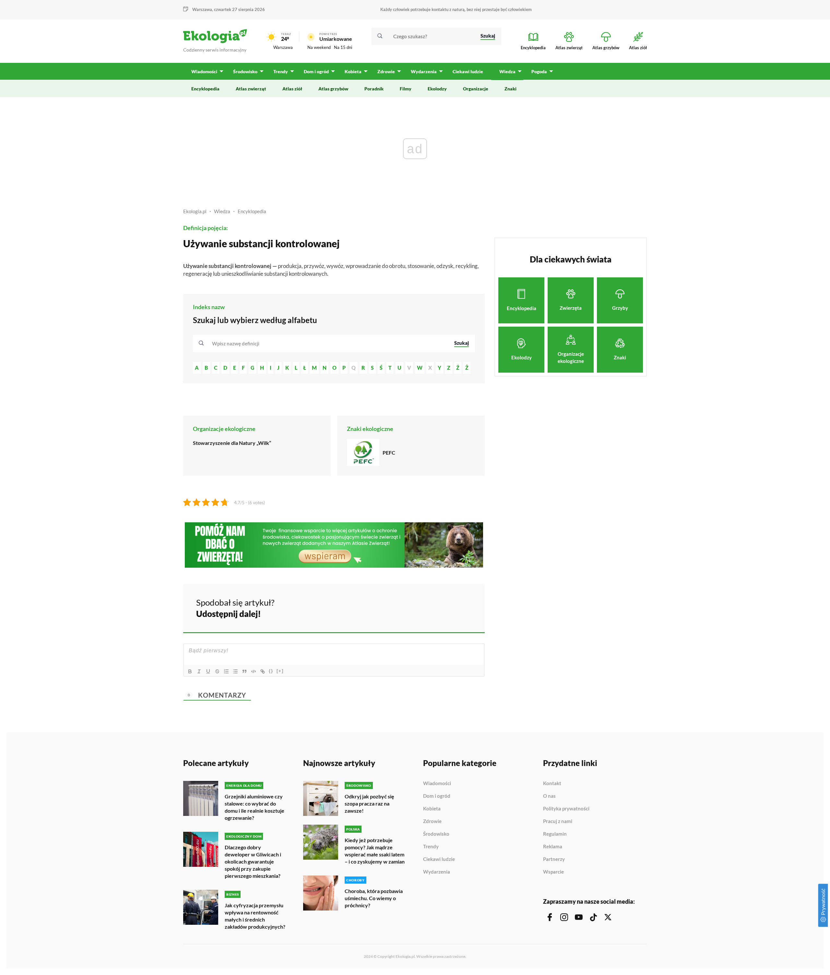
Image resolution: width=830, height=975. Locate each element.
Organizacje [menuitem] (475, 88)
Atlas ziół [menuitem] (292, 88)
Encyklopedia (252, 211)
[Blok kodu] (253, 671)
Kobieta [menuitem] (353, 71)
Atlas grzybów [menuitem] (333, 88)
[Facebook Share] (429, 607)
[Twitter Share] (446, 607)
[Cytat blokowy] (244, 671)
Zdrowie (432, 821)
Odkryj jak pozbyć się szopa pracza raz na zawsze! (369, 803)
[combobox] (328, 343)
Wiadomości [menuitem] (204, 71)
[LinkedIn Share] (464, 607)
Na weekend (319, 47)
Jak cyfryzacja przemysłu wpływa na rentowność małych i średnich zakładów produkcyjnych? (255, 916)
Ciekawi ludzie (439, 859)
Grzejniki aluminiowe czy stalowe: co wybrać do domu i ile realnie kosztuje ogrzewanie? (254, 807)
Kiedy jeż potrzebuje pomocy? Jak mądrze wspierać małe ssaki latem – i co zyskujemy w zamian (375, 851)
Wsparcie (553, 871)
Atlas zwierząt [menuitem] (251, 88)
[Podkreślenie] (208, 671)
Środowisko (436, 834)
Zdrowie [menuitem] (386, 71)
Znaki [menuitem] (510, 88)
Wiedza (222, 211)
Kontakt (552, 783)
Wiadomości (437, 783)
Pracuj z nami (557, 821)
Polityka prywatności (566, 808)
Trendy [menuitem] (280, 71)
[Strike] (217, 671)
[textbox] (237, 343)
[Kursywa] (199, 671)
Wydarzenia (436, 871)
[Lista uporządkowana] (226, 671)
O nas (549, 796)
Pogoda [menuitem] (539, 71)
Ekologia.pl (195, 211)
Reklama (552, 846)
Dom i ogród (436, 796)
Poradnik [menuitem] (374, 88)
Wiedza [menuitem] (507, 71)
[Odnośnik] (262, 671)
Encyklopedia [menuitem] (205, 88)
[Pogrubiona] (190, 671)
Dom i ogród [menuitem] (316, 71)
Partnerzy (554, 859)
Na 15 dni (343, 47)
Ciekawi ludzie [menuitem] (468, 71)
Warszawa (283, 47)
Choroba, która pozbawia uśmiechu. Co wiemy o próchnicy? (374, 898)
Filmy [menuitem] (405, 88)
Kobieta (432, 808)
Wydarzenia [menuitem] (424, 71)
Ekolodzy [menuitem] (437, 88)
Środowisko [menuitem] (245, 71)
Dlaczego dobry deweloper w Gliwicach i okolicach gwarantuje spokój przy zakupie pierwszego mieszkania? (253, 861)
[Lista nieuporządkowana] (235, 671)
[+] (280, 670)
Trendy (431, 846)
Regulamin (555, 834)
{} (271, 670)
